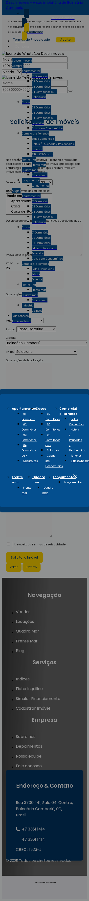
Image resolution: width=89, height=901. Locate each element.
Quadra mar (47, 490)
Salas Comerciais (76, 421)
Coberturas (30, 461)
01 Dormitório (28, 416)
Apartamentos (24, 408)
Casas (41, 408)
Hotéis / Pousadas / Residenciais (77, 440)
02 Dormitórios (29, 427)
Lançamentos (64, 477)
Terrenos (76, 456)
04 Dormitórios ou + (29, 450)
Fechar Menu (75, 476)
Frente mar (26, 490)
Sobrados (53, 450)
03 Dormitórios (29, 437)
